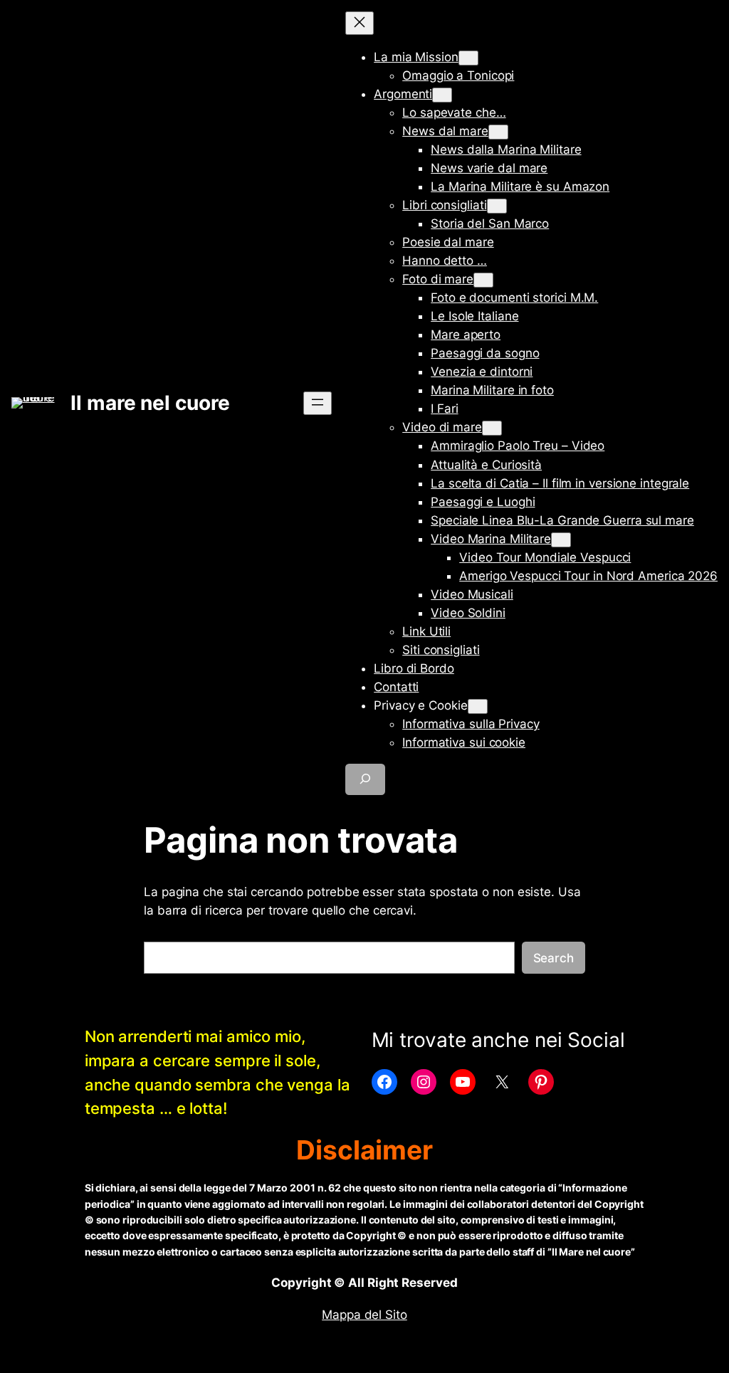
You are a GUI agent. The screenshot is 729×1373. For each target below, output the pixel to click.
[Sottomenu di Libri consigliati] (497, 206)
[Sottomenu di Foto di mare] (483, 280)
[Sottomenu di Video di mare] (492, 428)
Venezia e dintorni (482, 371)
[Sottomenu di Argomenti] (442, 95)
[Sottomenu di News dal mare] (498, 132)
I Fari (444, 408)
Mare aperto (465, 334)
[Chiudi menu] (359, 23)
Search (553, 958)
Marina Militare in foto (492, 390)
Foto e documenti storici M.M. (514, 297)
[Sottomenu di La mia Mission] (468, 58)
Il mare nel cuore (149, 403)
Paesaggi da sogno (485, 353)
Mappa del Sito (364, 1315)
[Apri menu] (317, 403)
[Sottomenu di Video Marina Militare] (561, 539)
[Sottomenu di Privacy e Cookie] (478, 706)
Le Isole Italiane (474, 316)
